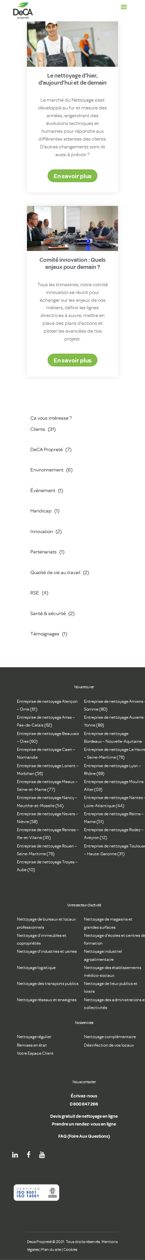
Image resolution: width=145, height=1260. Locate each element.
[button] (124, 7)
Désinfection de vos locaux (109, 1045)
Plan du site (51, 1249)
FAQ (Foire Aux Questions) (84, 1136)
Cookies (70, 1249)
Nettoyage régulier (34, 1036)
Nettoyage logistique (36, 967)
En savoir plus (73, 176)
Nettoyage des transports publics (48, 983)
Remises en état (32, 1045)
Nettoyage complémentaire (110, 1036)
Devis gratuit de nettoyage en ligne (84, 1116)
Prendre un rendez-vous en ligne (84, 1124)
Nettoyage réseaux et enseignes (47, 999)
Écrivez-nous (84, 1096)
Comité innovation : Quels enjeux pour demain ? (72, 263)
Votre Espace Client (35, 1053)
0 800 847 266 (84, 1104)
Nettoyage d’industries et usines (47, 951)
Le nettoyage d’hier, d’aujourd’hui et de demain (72, 79)
